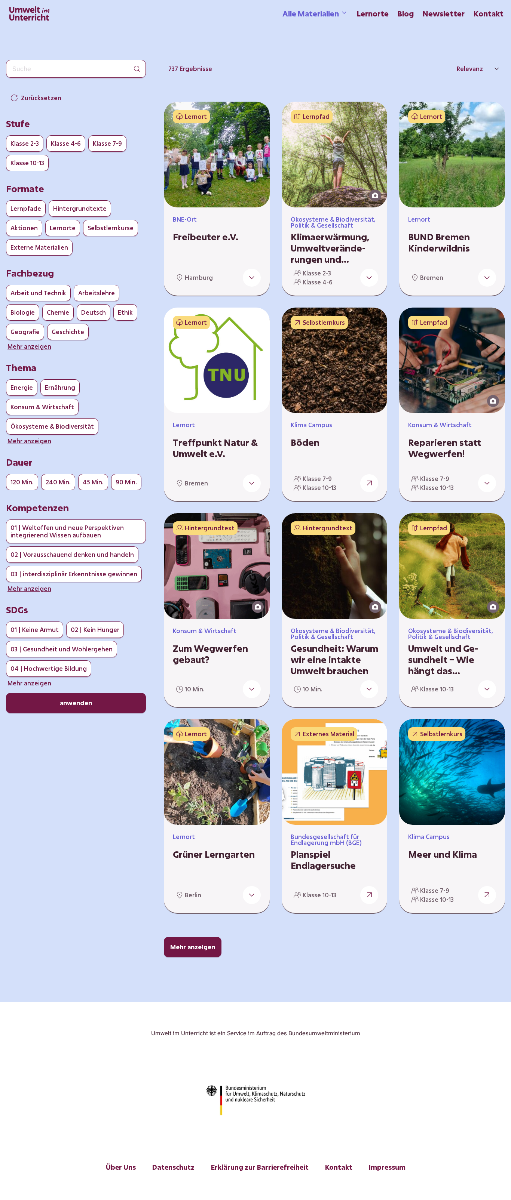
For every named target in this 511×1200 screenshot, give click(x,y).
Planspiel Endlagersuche (323, 860)
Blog (406, 13)
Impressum (387, 1167)
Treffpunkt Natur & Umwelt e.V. (215, 448)
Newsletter (444, 13)
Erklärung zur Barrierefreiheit (260, 1167)
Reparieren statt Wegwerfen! (444, 448)
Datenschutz (173, 1167)
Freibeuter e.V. (205, 237)
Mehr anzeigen (192, 947)
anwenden (76, 703)
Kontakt (489, 13)
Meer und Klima (442, 854)
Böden (305, 442)
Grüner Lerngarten (214, 854)
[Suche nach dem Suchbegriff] (137, 69)
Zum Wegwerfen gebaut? (210, 654)
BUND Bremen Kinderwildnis (439, 242)
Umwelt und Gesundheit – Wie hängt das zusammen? (443, 659)
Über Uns (121, 1167)
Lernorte (373, 13)
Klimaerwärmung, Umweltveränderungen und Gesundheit (330, 248)
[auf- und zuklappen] (252, 278)
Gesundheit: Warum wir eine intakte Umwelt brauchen (334, 659)
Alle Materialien (310, 13)
